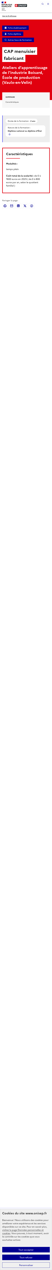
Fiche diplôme (14, 33)
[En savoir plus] (10, 134)
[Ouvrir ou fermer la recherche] (42, 4)
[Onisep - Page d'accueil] (21, 5)
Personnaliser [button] (26, 1265)
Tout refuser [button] (26, 1257)
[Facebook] (31, 206)
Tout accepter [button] (26, 1249)
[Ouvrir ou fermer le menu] (48, 4)
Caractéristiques (12, 102)
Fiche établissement (17, 27)
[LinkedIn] (18, 206)
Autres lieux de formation (20, 39)
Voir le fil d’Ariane (9, 16)
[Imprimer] (5, 206)
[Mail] (11, 206)
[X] (25, 206)
